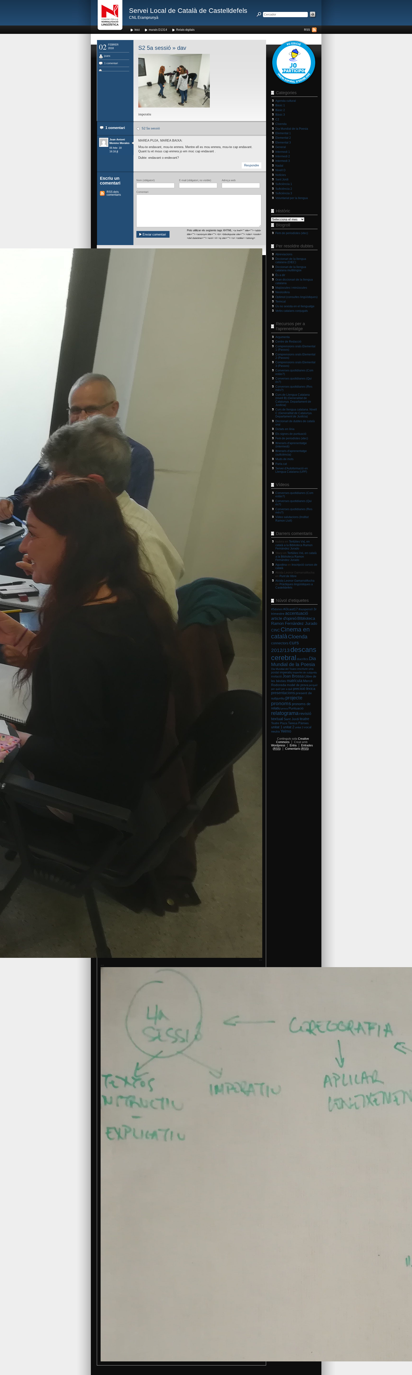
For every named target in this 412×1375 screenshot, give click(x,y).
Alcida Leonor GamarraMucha (294, 580)
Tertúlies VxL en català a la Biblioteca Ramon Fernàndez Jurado (294, 545)
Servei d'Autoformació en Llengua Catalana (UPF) (291, 470)
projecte (293, 697)
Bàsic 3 (280, 114)
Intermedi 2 (282, 156)
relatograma (285, 713)
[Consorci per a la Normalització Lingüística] (110, 16)
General (280, 147)
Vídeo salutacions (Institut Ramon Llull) (292, 518)
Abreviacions (283, 254)
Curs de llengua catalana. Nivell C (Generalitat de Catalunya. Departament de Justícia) (296, 413)
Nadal (279, 165)
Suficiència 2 (283, 188)
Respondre (251, 165)
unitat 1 (276, 727)
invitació (276, 676)
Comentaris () (297, 748)
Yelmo (285, 731)
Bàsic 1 (280, 105)
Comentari (142, 191)
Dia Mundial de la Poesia (291, 128)
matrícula (294, 680)
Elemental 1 (283, 133)
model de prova (297, 685)
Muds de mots (284, 459)
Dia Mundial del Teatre (284, 668)
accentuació (296, 613)
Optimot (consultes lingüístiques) (296, 297)
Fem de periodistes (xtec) (291, 233)
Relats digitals (185, 29)
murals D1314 (158, 29)
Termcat (280, 301)
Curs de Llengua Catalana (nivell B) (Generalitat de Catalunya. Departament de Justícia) (293, 400)
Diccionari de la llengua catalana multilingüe (290, 268)
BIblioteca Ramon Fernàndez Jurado (294, 621)
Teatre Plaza (279, 723)
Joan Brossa (293, 676)
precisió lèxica (304, 689)
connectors (279, 643)
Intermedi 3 (282, 161)
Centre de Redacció (288, 341)
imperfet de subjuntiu (305, 672)
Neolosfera (282, 292)
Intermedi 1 (282, 152)
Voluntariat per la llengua (291, 198)
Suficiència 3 (283, 193)
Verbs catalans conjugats (291, 311)
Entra (293, 745)
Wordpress (278, 745)
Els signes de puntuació (290, 434)
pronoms (281, 703)
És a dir (280, 275)
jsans (107, 55)
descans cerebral (293, 654)
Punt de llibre (288, 576)
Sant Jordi (281, 179)
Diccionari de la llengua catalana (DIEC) (290, 260)
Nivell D (280, 170)
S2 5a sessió (154, 48)
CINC (275, 630)
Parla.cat (281, 464)
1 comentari (111, 63)
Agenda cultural (285, 101)
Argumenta (282, 337)
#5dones (277, 609)
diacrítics (302, 659)
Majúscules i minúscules (291, 287)
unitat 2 (288, 727)
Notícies (280, 175)
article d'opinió (284, 618)
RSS (307, 29)
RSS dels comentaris (114, 193)
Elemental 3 (283, 142)
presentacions (283, 693)
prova (284, 708)
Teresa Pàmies (298, 723)
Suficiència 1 (283, 184)
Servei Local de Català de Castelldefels (188, 10)
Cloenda (281, 124)
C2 (277, 119)
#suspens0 (306, 609)
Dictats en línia (284, 429)
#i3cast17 (290, 609)
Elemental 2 (283, 137)
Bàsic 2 (280, 110)
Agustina (281, 564)
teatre (304, 719)
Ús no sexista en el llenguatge (294, 306)
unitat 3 (299, 727)
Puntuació (296, 708)
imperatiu (286, 672)
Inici (137, 29)
